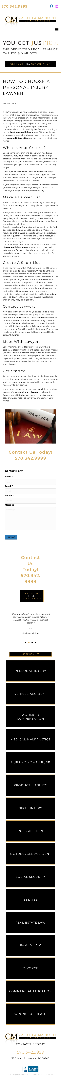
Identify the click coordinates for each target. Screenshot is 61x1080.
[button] (25, 642)
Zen (51, 1075)
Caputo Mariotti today (14, 395)
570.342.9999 (14, 6)
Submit (11, 537)
